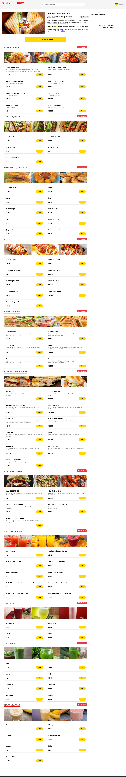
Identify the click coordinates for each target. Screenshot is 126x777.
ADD (39, 74)
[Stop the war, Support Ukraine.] (116, 4)
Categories (82, 47)
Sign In (122, 4)
